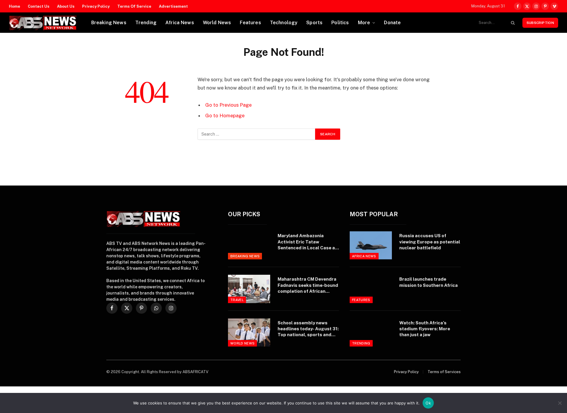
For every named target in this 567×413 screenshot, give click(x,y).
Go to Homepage (225, 115)
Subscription (540, 23)
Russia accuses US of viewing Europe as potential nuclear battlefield (429, 241)
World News (217, 22)
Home (14, 6)
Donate (392, 22)
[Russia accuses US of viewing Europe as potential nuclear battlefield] (371, 245)
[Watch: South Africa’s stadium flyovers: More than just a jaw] (371, 332)
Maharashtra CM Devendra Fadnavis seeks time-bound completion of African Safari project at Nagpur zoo (308, 285)
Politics (340, 22)
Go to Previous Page (228, 105)
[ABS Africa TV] (42, 22)
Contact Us (38, 6)
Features (250, 22)
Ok (428, 403)
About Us (65, 6)
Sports (314, 22)
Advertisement (173, 6)
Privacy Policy (96, 6)
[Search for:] (257, 134)
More (364, 22)
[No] (560, 403)
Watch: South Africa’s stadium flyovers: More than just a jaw (424, 328)
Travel (237, 300)
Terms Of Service (134, 6)
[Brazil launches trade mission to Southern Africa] (371, 289)
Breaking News (108, 22)
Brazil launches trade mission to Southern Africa (428, 282)
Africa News (179, 22)
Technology (284, 22)
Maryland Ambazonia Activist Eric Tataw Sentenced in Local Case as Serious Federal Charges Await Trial (308, 242)
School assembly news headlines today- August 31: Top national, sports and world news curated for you (308, 329)
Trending (146, 22)
